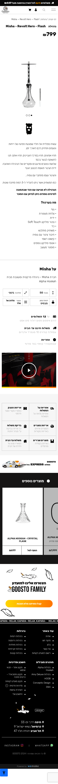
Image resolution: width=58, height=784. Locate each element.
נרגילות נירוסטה (15, 640)
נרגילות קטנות (16, 653)
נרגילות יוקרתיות (15, 649)
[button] (31, 115)
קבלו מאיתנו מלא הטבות (29, 603)
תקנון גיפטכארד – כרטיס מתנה (16, 675)
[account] (36, 10)
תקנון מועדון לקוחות (14, 681)
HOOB (47, 678)
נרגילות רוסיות (16, 636)
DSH (48, 687)
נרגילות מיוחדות (16, 644)
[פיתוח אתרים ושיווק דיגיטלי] (34, 766)
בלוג (49, 644)
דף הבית (52, 19)
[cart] (30, 10)
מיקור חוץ (46, 640)
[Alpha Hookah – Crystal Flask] (23, 511)
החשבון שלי (17, 694)
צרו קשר (47, 649)
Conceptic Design (42, 682)
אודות (48, 636)
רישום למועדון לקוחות (41, 653)
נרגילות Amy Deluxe (41, 674)
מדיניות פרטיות (16, 685)
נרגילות (44, 19)
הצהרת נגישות (16, 690)
